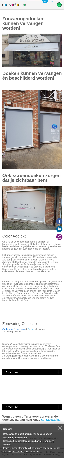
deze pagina (18, 451)
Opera (31, 329)
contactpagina (50, 419)
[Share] (59, 237)
